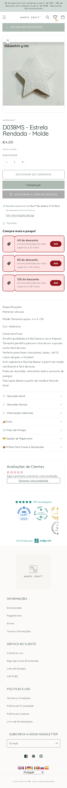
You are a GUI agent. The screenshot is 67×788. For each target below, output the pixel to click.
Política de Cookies (18, 713)
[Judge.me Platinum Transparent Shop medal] (41, 513)
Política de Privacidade (20, 705)
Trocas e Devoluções (19, 631)
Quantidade (10, 155)
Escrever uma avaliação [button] (33, 480)
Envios (10, 623)
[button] (4, 17)
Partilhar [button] (12, 223)
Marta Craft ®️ (24, 781)
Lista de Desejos (16, 668)
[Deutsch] (29, 767)
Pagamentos (14, 615)
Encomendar (14, 607)
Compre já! (33, 185)
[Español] (47, 767)
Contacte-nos (15, 653)
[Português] (38, 767)
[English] (20, 767)
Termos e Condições (19, 698)
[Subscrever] (56, 743)
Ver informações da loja (20, 215)
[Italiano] (33, 767)
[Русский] (42, 767)
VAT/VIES (12, 676)
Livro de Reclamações (20, 721)
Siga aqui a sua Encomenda (22, 660)
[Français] (24, 767)
